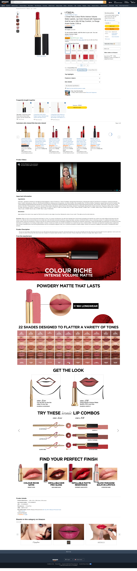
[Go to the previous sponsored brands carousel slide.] (17, 534)
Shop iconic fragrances (91, 92)
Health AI (8, 5)
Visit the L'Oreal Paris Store (71, 14)
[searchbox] (58, 2)
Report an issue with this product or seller (76, 88)
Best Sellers (30, 5)
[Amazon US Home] (55, 560)
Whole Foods (52, 5)
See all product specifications (72, 85)
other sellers (81, 39)
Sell (75, 5)
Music (89, 5)
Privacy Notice (58, 563)
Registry (84, 5)
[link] (41, 107)
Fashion (79, 5)
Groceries (45, 5)
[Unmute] (119, 190)
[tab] (67, 363)
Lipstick (34, 8)
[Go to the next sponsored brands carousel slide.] (119, 534)
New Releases (38, 5)
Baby (117, 5)
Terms (81, 37)
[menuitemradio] (117, 190)
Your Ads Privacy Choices (84, 563)
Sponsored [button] (18, 521)
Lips (31, 8)
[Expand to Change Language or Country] (72, 559)
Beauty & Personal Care (21, 8)
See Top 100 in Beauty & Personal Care (52, 509)
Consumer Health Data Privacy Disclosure (70, 563)
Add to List (106, 48)
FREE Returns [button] (68, 36)
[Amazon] (5, 2)
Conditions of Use (50, 563)
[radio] (17, 13)
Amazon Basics (23, 5)
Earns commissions (34, 163)
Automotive (111, 5)
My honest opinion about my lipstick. (29, 165)
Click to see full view (41, 56)
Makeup (28, 8)
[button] (3, 5)
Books (65, 5)
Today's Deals (59, 5)
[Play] (17, 190)
